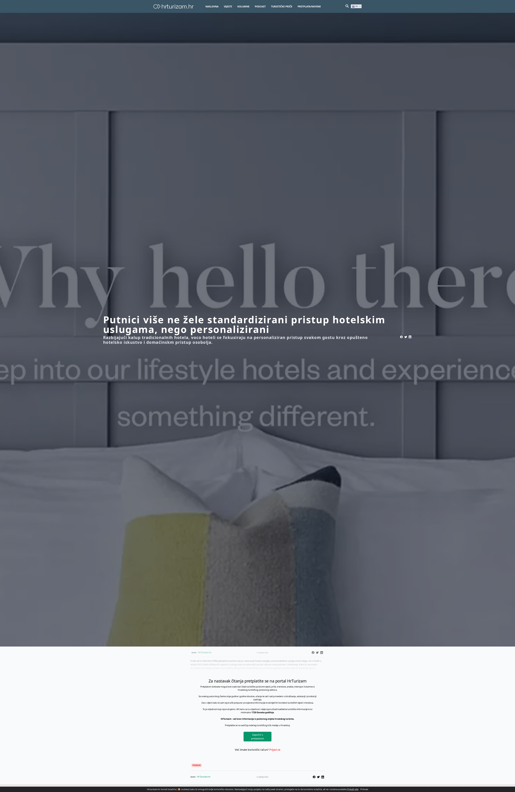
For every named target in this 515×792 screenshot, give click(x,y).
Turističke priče (281, 6)
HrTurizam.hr (204, 776)
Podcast (260, 6)
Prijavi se (274, 749)
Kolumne (243, 6)
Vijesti (228, 6)
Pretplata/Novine (309, 6)
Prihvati (364, 789)
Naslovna (211, 6)
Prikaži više (352, 789)
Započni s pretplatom (257, 736)
